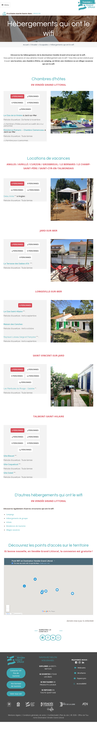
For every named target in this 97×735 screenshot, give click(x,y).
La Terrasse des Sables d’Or (17, 263)
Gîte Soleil (8, 473)
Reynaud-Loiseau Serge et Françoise (20, 337)
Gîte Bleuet (9, 456)
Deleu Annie (9, 196)
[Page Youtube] (53, 637)
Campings (10, 514)
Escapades (43, 44)
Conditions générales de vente (34, 715)
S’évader (33, 44)
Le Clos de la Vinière (13, 115)
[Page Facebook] (42, 637)
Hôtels (9, 522)
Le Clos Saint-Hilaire (13, 311)
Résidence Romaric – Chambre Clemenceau (24, 130)
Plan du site (64, 715)
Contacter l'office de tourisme (16, 673)
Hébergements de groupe (17, 518)
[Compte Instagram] (48, 637)
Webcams (82, 667)
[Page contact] (58, 637)
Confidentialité (53, 715)
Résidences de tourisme (16, 526)
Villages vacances (13, 530)
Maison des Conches (13, 324)
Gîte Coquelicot (11, 464)
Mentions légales (14, 715)
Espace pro (81, 678)
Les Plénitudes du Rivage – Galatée (19, 388)
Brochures (81, 673)
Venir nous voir (16, 694)
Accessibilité (81, 683)
